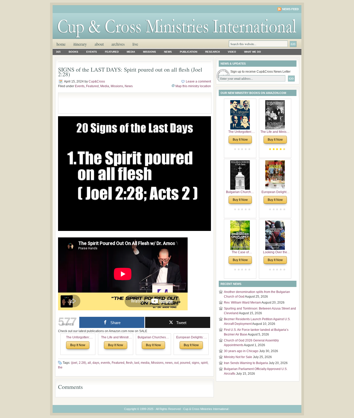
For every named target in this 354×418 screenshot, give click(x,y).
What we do (252, 51)
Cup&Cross (97, 81)
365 (58, 51)
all (89, 363)
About (99, 44)
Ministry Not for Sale (238, 357)
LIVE (135, 44)
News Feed (290, 9)
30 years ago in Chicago (241, 351)
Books (73, 51)
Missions (149, 51)
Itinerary (80, 44)
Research (212, 51)
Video (232, 51)
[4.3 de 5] (284, 149)
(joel (74, 363)
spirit (204, 363)
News (168, 51)
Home (61, 44)
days (96, 363)
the (60, 367)
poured (185, 363)
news (169, 363)
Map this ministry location (193, 86)
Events (91, 51)
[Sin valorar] (249, 149)
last (136, 363)
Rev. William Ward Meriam (242, 302)
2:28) (82, 363)
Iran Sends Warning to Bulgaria (246, 363)
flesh (129, 363)
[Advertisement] (121, 103)
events (105, 363)
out (176, 363)
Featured (112, 51)
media (145, 363)
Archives (118, 44)
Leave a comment (198, 81)
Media (131, 51)
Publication (188, 51)
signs (195, 363)
